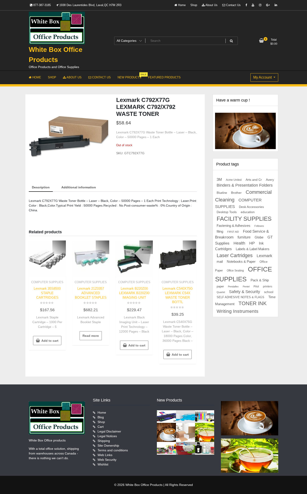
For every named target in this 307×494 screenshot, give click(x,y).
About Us (211, 5)
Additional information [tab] (78, 187)
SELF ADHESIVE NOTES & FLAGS (240, 297)
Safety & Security (244, 291)
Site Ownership (108, 445)
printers (267, 286)
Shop (193, 5)
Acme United (234, 179)
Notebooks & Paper (241, 261)
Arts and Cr (254, 179)
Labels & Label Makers (252, 249)
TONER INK (252, 303)
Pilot (256, 286)
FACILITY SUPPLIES (244, 218)
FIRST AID (233, 231)
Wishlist (103, 464)
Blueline (222, 192)
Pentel (246, 286)
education (248, 212)
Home (181, 5)
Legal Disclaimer (109, 431)
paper (220, 286)
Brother (236, 192)
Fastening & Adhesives (233, 225)
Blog (101, 417)
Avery (270, 179)
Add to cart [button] (49, 340)
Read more (90, 335)
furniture (244, 237)
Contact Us (233, 5)
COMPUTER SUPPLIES (47, 282)
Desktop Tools (227, 212)
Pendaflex (233, 286)
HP (252, 243)
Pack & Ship (260, 280)
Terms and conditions (113, 450)
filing (220, 231)
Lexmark (264, 256)
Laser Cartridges (235, 255)
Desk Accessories (251, 207)
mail (220, 261)
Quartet (221, 292)
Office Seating (235, 270)
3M (219, 179)
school (268, 292)
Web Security (107, 459)
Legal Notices (107, 436)
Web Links (105, 455)
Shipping (104, 441)
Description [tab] (41, 187)
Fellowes (259, 226)
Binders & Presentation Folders (245, 185)
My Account (263, 77)
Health (239, 243)
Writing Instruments (237, 311)
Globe (259, 237)
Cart (101, 426)
